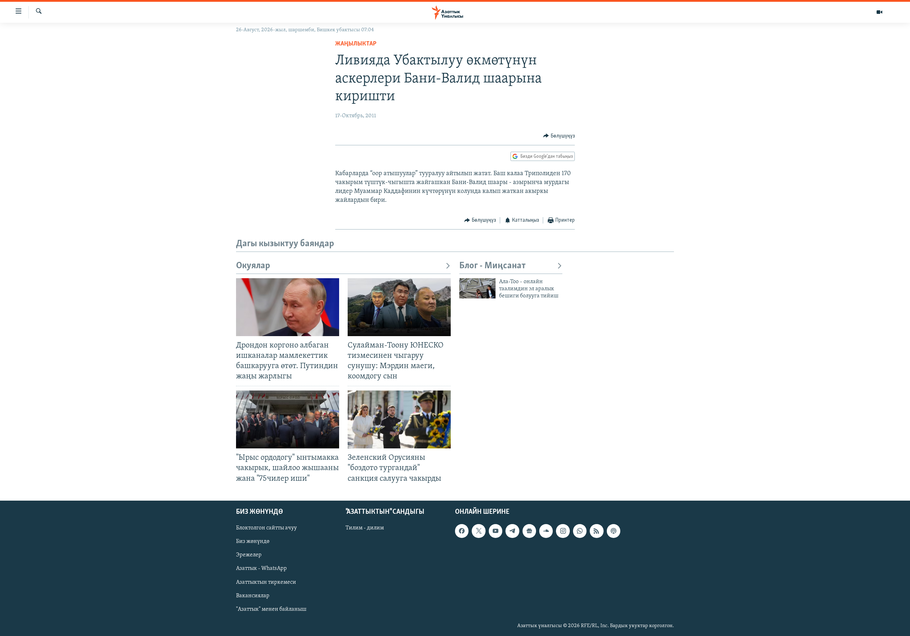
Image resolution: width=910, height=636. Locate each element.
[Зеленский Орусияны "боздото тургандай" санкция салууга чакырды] (399, 419)
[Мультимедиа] (879, 12)
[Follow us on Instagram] (562, 531)
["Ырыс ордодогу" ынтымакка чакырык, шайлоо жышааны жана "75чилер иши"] (287, 419)
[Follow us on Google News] (529, 531)
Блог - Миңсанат (492, 266)
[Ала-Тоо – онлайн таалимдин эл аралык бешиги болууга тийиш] (477, 288)
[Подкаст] (613, 531)
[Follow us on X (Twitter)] (478, 531)
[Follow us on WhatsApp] (580, 531)
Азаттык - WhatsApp (261, 568)
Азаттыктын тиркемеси (266, 582)
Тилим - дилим (365, 528)
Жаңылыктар (355, 44)
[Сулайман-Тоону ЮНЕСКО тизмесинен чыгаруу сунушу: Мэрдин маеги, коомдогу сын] (399, 307)
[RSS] (596, 531)
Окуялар (253, 266)
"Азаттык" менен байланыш (271, 609)
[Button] (559, 136)
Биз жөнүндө (252, 541)
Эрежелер (249, 555)
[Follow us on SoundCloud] (546, 531)
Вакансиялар (252, 595)
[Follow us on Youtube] (495, 531)
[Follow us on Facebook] (462, 531)
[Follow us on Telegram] (512, 531)
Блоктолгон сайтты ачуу (266, 528)
